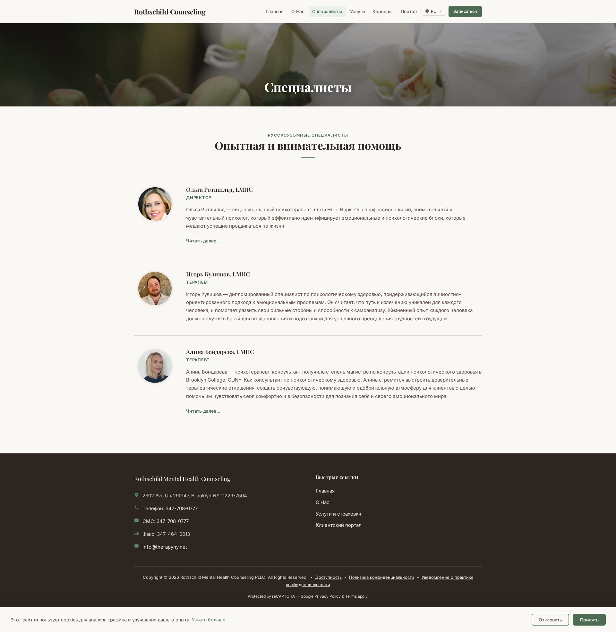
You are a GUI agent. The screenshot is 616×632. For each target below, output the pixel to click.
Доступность (328, 577)
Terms (351, 596)
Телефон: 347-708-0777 (170, 508)
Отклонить (550, 619)
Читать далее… (203, 240)
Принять (589, 619)
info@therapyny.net (164, 547)
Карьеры (382, 11)
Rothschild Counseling (169, 11)
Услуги (357, 11)
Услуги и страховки (338, 514)
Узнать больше (208, 619)
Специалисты (327, 11)
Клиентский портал (375, 525)
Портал (410, 11)
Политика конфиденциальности (381, 577)
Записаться (467, 13)
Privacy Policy (327, 596)
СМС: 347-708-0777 (165, 521)
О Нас (297, 11)
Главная (275, 11)
